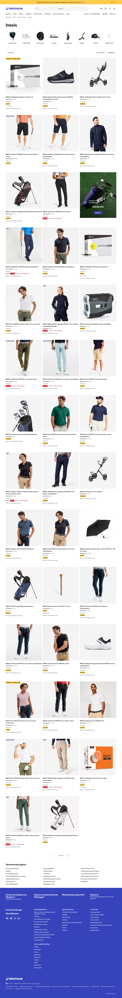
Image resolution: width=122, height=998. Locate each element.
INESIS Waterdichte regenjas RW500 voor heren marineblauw (97, 155)
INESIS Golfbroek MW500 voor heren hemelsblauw (61, 379)
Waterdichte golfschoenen (52, 879)
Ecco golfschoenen (12, 873)
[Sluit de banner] (114, 2)
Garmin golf (40, 43)
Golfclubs (46, 873)
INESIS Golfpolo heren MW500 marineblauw (58, 267)
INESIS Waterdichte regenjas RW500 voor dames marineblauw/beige (60, 325)
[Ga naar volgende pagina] (68, 855)
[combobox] (112, 53)
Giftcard (112, 14)
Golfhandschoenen (49, 876)
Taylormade (12, 43)
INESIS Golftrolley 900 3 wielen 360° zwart (95, 97)
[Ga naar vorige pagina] (54, 855)
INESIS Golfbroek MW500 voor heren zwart (58, 721)
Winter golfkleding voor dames (16, 876)
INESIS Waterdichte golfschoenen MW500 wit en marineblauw (97, 665)
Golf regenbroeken (12, 884)
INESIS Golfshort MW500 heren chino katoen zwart (22, 155)
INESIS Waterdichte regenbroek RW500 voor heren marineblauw (59, 493)
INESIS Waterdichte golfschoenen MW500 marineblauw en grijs (58, 98)
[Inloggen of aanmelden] (110, 8)
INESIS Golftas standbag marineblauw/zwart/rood (24, 211)
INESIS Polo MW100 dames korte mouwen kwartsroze (21, 722)
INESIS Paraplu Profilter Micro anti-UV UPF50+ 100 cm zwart (97, 550)
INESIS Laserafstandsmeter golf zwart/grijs (95, 324)
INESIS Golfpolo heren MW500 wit (92, 721)
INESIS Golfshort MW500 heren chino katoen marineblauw (59, 155)
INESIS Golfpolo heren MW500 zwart (56, 663)
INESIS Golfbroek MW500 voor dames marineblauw (94, 607)
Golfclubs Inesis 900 (87, 868)
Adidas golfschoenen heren (90, 876)
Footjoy (54, 43)
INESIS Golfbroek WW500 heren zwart (56, 211)
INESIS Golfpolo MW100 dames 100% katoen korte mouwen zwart (22, 493)
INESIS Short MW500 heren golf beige (93, 379)
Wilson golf (68, 43)
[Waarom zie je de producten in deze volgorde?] (97, 53)
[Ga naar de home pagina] (14, 8)
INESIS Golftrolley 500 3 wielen (91, 492)
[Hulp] (105, 8)
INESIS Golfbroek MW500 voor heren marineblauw (24, 663)
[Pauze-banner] (112, 2)
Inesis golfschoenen (12, 868)
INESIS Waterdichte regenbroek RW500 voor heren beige (59, 779)
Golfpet (8, 871)
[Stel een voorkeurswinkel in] (101, 8)
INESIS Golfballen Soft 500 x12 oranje (93, 778)
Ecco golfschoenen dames (89, 873)
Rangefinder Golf (48, 884)
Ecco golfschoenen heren (89, 879)
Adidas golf (26, 43)
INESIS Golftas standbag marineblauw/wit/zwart (60, 835)
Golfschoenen (47, 871)
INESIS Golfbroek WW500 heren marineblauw (22, 267)
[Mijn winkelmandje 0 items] (114, 8)
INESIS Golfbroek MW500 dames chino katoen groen (23, 836)
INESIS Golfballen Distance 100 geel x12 (94, 267)
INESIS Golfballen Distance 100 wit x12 (19, 97)
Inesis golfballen (48, 868)
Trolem (82, 43)
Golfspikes (84, 881)
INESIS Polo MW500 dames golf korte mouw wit (23, 324)
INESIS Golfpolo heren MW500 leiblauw (20, 549)
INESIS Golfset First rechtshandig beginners (21, 434)
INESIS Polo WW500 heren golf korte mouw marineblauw (96, 435)
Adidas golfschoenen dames (90, 871)
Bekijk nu (98, 212)
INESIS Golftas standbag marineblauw (19, 606)
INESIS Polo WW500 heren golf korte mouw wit (23, 778)
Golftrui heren (10, 881)
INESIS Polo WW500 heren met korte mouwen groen (59, 435)
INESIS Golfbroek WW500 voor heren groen (21, 379)
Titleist (95, 43)
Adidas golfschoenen (13, 879)
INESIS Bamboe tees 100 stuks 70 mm (56, 606)
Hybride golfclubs (49, 881)
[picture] (24, 76)
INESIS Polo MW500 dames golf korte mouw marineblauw (59, 550)
